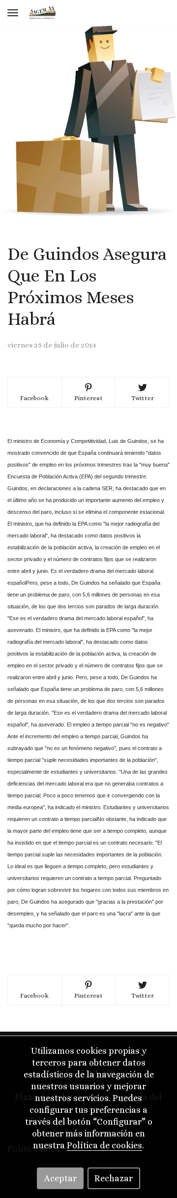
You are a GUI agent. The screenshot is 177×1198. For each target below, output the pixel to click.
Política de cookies (104, 1145)
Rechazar (113, 1178)
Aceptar (60, 1178)
